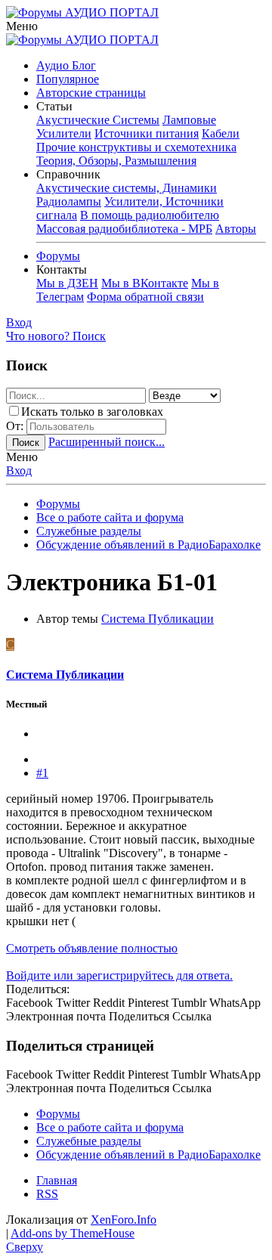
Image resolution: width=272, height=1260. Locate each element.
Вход (19, 470)
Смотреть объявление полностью (92, 948)
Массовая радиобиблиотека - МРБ (124, 228)
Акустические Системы (97, 119)
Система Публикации (157, 618)
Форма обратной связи (145, 296)
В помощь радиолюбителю (149, 215)
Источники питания (146, 133)
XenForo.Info (123, 1219)
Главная (56, 1180)
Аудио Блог (66, 65)
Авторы (235, 228)
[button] (22, 26)
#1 (42, 772)
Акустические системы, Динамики (126, 187)
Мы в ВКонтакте (144, 283)
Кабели (221, 133)
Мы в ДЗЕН (67, 283)
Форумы (58, 255)
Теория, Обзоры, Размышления (116, 160)
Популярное (67, 79)
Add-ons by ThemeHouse (72, 1233)
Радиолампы (68, 201)
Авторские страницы (91, 92)
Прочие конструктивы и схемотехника (136, 147)
